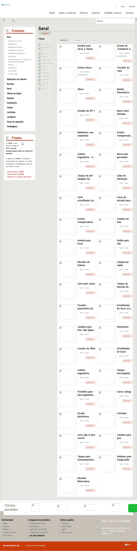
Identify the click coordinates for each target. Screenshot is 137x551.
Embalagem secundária (16, 50)
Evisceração (12, 56)
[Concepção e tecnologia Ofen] (129, 545)
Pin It (99, 6)
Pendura (11, 65)
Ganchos (45, 66)
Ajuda (64, 529)
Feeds (123, 7)
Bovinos (44, 57)
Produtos (45, 33)
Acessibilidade (8, 533)
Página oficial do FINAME (15, 174)
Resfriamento (12, 68)
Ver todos (45, 44)
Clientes (84, 13)
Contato (129, 13)
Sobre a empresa (67, 13)
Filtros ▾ (95, 40)
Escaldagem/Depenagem (16, 53)
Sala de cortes (13, 74)
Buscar (131, 21)
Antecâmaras (12, 44)
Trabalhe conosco (112, 13)
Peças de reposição (43, 84)
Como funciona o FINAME (15, 171)
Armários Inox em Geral (39, 532)
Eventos (96, 13)
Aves (43, 53)
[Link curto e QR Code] (8, 544)
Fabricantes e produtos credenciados (19, 177)
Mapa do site (67, 532)
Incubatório (46, 73)
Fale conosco (7, 535)
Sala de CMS (12, 71)
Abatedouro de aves (15, 41)
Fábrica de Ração (48, 63)
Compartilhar (88, 6)
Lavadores (45, 79)
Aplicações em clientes (45, 49)
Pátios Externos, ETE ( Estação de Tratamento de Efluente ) (19, 61)
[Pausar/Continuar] (131, 514)
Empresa (6, 526)
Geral (44, 70)
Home (52, 13)
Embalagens (46, 60)
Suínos (44, 88)
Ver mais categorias (37, 535)
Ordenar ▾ (78, 40)
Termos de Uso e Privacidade (35, 546)
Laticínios (45, 76)
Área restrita (66, 526)
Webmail (132, 7)
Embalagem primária (15, 47)
